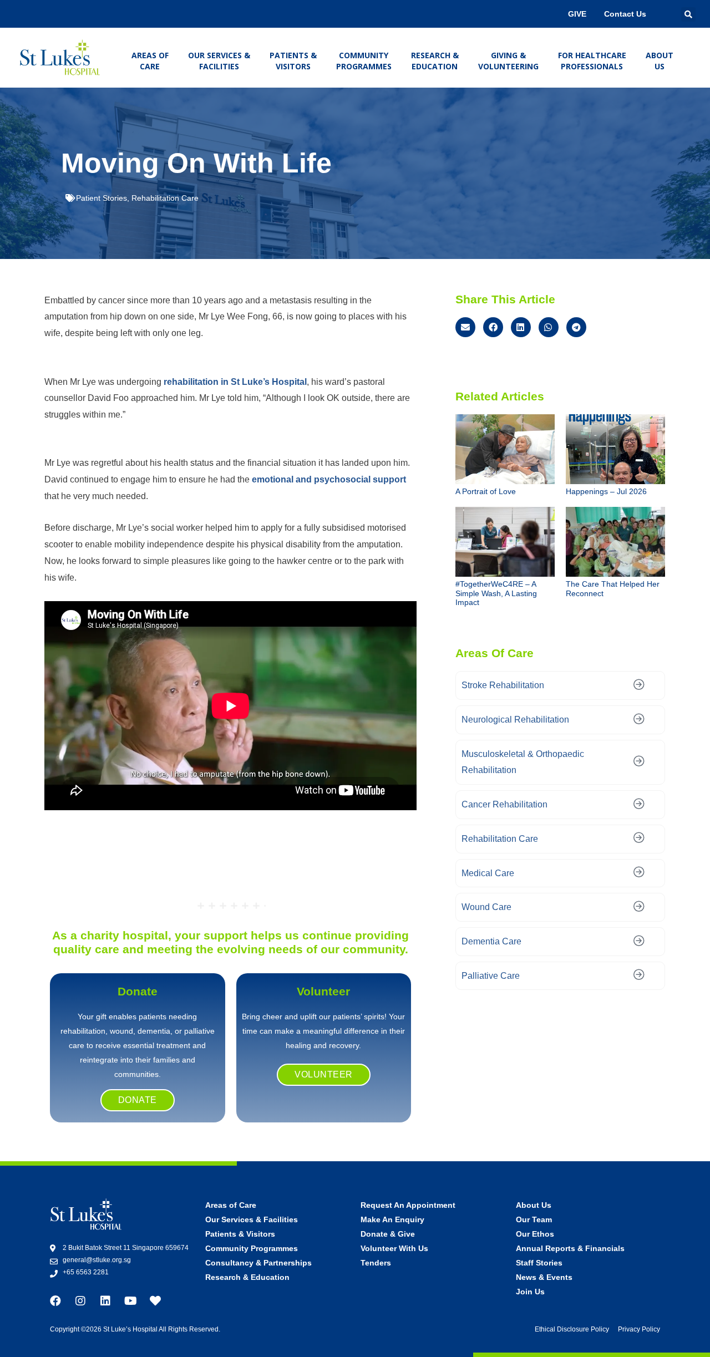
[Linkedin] (105, 1301)
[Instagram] (80, 1301)
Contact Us (625, 13)
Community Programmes (364, 61)
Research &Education (435, 61)
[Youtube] (130, 1301)
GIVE (577, 13)
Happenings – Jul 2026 (606, 491)
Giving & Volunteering (508, 61)
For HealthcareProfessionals (592, 61)
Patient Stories (101, 198)
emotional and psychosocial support (329, 479)
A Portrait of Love (485, 491)
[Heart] (155, 1301)
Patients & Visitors (293, 61)
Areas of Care (150, 61)
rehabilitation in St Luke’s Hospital (235, 382)
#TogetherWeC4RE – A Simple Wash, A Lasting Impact (496, 593)
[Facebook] (55, 1301)
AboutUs (659, 61)
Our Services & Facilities (219, 61)
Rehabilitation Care (165, 198)
